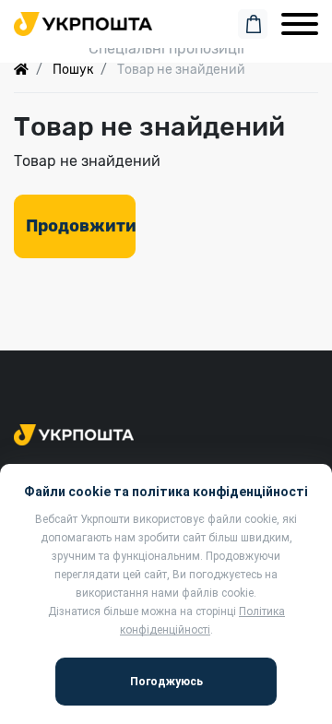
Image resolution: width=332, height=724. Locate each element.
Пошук (73, 69)
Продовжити (81, 226)
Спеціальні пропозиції (166, 48)
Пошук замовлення (166, 21)
